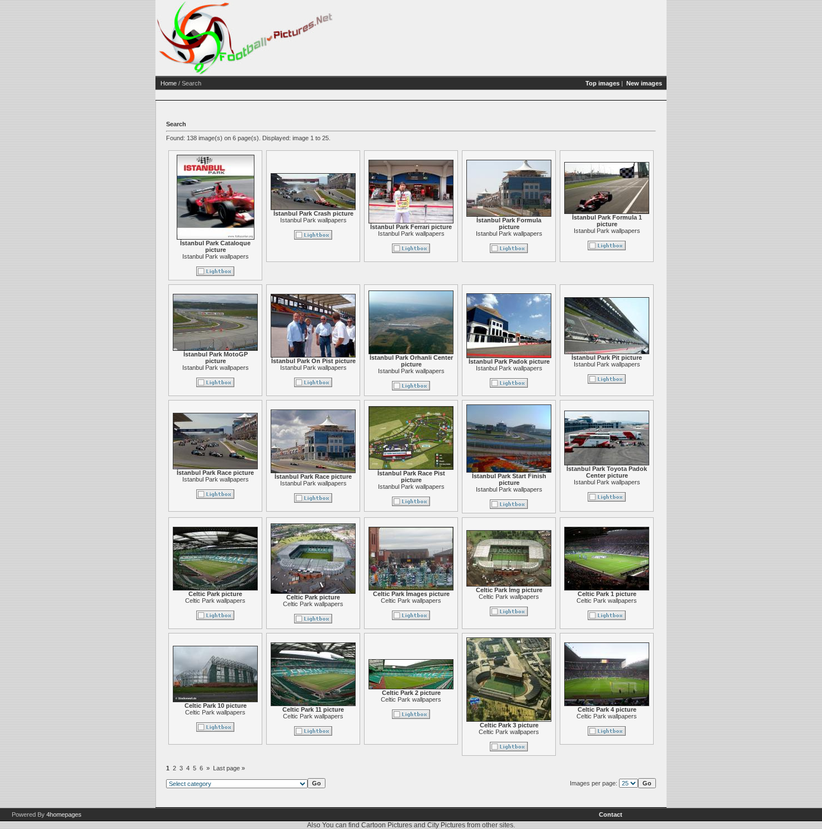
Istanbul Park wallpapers (215, 256)
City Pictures (446, 825)
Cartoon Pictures (386, 825)
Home (168, 83)
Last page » (229, 768)
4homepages (64, 814)
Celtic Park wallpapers (215, 600)
